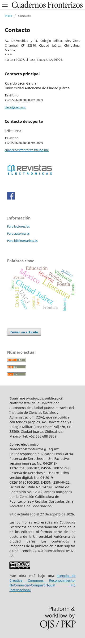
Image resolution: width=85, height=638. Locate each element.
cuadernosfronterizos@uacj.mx (27, 150)
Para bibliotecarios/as (22, 240)
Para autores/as (18, 233)
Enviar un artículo (24, 332)
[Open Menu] (4, 5)
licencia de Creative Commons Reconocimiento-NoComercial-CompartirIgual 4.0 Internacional (42, 582)
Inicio (8, 16)
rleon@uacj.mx (15, 107)
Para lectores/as (18, 226)
